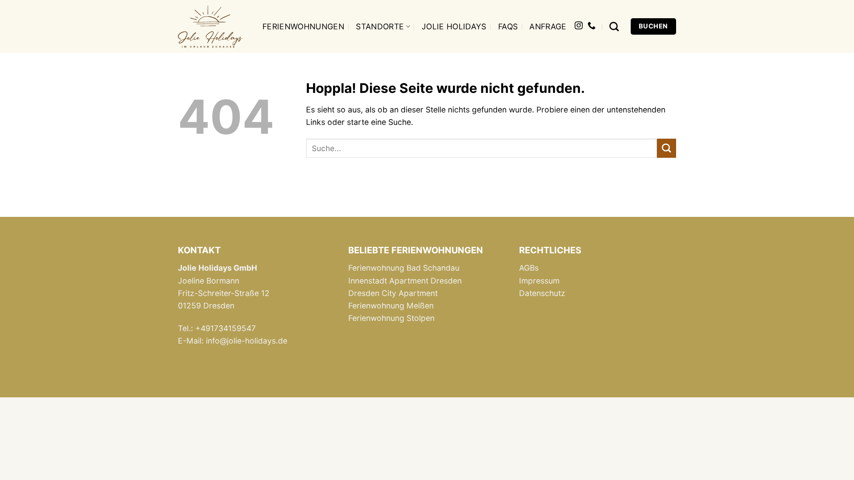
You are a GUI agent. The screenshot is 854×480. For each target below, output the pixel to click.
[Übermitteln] (666, 148)
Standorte (380, 26)
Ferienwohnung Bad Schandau (403, 267)
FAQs (508, 26)
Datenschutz (542, 293)
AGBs (529, 267)
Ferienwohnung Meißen (391, 305)
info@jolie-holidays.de (246, 340)
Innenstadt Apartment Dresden (405, 280)
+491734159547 (225, 328)
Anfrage (547, 26)
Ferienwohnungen (303, 26)
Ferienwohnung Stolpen (391, 318)
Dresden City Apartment (393, 293)
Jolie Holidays (454, 26)
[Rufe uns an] (592, 26)
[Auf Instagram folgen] (579, 26)
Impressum (539, 280)
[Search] (614, 26)
